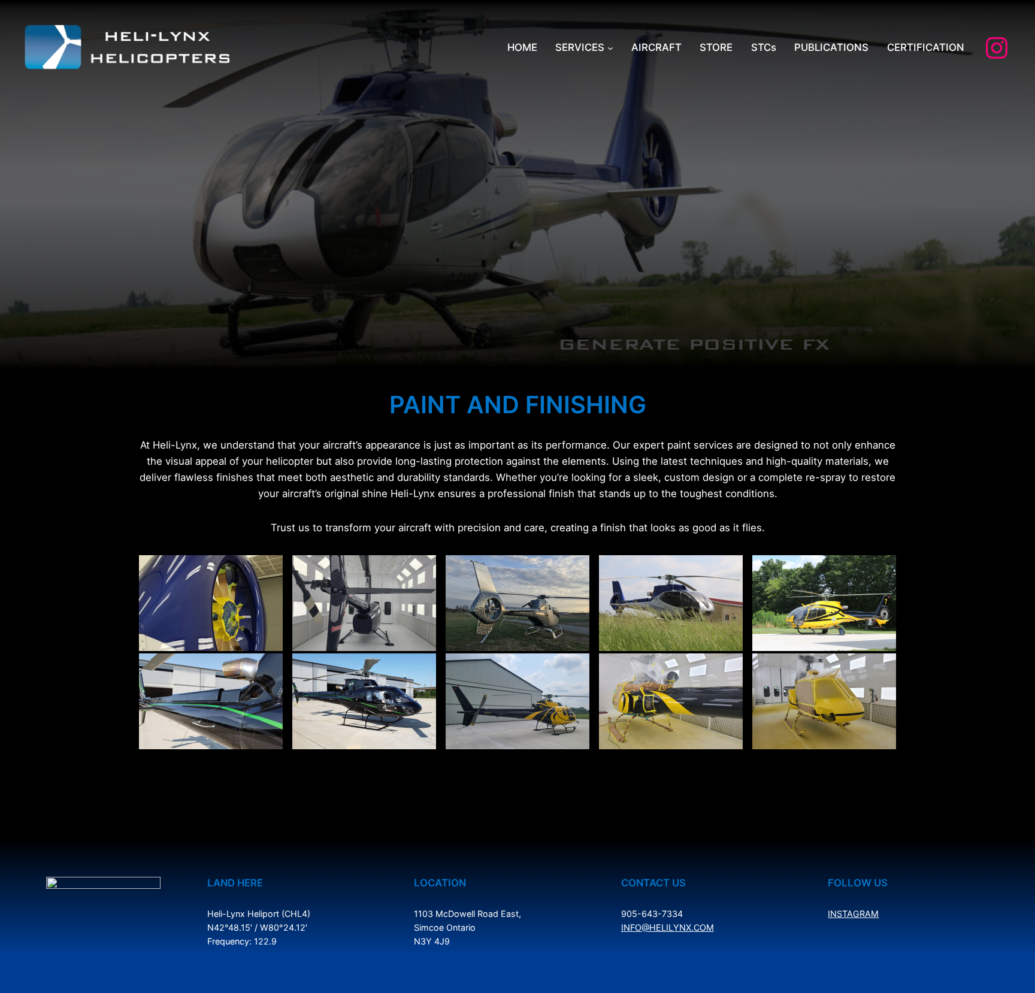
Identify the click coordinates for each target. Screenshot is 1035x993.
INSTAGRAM (853, 914)
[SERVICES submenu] (610, 48)
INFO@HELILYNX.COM (667, 927)
